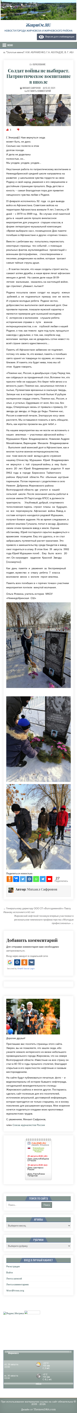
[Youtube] (49, 879)
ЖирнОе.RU (38, 25)
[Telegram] (43, 879)
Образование (39, 64)
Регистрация (13, 1266)
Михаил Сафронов (32, 87)
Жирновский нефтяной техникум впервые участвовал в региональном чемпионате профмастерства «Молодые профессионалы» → (44, 920)
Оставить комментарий (39, 90)
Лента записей (14, 1278)
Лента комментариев (17, 1284)
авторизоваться (15, 950)
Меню (10, 45)
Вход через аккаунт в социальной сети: (27, 956)
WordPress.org (15, 1290)
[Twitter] (23, 879)
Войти (9, 1272)
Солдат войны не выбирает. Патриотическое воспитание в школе (38, 76)
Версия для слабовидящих (59, 36)
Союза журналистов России (29, 1125)
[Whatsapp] (36, 879)
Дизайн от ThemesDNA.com (38, 1409)
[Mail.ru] (29, 879)
